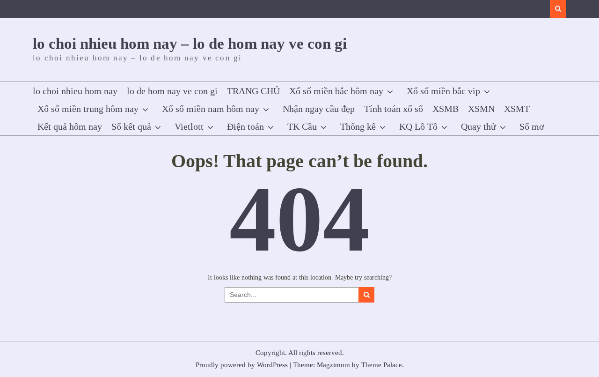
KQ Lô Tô (418, 126)
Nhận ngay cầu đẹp (319, 108)
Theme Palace (381, 365)
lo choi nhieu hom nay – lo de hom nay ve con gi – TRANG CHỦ (156, 91)
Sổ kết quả (131, 126)
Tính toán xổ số (393, 108)
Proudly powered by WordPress (242, 365)
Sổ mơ (531, 126)
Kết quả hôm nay (69, 126)
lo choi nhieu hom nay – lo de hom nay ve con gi (190, 43)
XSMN (481, 108)
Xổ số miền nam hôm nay (210, 108)
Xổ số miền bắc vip (443, 91)
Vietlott (189, 126)
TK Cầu (302, 126)
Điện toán (245, 126)
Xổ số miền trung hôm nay (88, 108)
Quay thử (478, 126)
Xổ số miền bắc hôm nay (336, 91)
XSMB (445, 108)
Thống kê (358, 126)
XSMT (517, 108)
